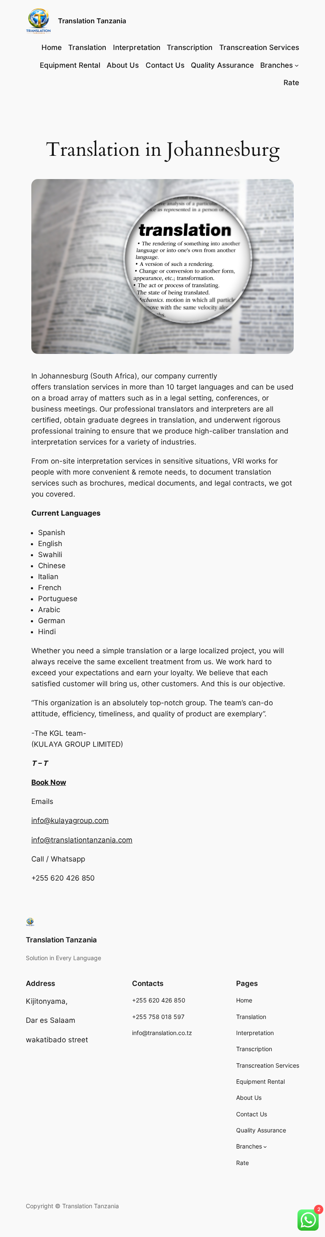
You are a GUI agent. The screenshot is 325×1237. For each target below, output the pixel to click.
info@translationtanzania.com (81, 840)
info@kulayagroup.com (70, 820)
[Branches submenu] (297, 65)
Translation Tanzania (92, 21)
